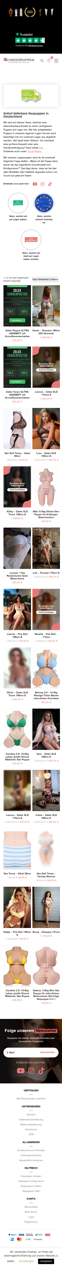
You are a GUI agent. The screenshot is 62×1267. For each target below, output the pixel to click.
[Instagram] (42, 184)
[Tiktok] (50, 184)
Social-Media (34, 151)
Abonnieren (47, 1052)
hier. (41, 148)
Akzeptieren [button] (46, 1261)
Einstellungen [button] (26, 1261)
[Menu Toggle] (56, 61)
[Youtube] (35, 184)
